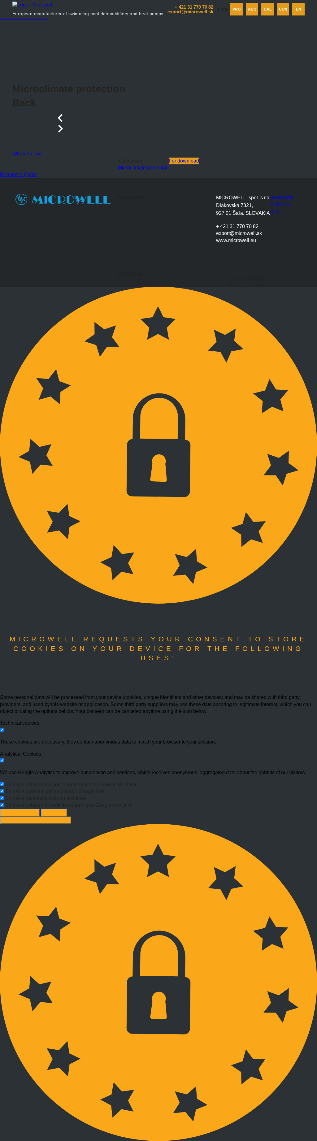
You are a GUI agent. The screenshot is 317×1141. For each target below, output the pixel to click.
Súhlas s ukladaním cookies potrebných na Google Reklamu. (72, 784)
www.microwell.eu (236, 240)
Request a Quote (18, 174)
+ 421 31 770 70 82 (237, 226)
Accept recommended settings (35, 820)
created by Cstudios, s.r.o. (282, 204)
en (298, 9)
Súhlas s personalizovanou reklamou (46, 798)
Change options (19, 812)
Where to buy (26, 153)
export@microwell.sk (239, 233)
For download (184, 160)
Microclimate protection (143, 167)
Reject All (54, 812)
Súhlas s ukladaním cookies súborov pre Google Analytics (68, 805)
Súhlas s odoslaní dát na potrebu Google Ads (54, 791)
